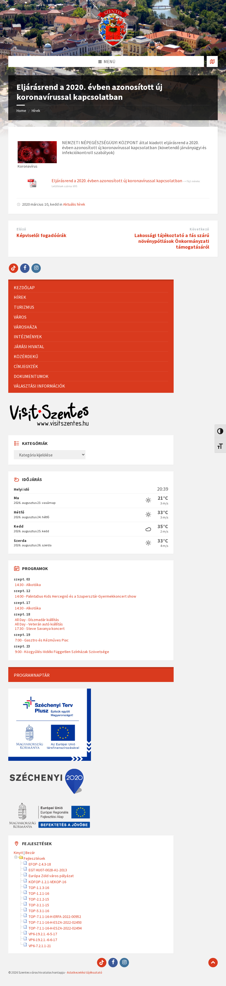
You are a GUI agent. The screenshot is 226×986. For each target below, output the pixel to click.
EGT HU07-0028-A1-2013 (48, 869)
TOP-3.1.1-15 (39, 904)
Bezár (30, 852)
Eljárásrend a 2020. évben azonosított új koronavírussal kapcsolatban (117, 180)
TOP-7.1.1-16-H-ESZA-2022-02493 (55, 922)
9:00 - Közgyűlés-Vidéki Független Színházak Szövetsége (62, 651)
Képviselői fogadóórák (41, 235)
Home (21, 110)
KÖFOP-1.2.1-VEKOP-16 (47, 881)
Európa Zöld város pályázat (51, 875)
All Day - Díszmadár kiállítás (37, 619)
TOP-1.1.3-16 (39, 887)
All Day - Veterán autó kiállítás (39, 624)
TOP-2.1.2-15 (39, 899)
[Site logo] (113, 45)
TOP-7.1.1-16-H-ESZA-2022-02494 (55, 928)
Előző (21, 229)
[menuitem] (91, 287)
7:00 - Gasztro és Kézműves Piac (42, 640)
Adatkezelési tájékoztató (84, 972)
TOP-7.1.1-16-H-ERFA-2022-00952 (55, 916)
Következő (199, 229)
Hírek (36, 110)
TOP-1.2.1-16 (39, 893)
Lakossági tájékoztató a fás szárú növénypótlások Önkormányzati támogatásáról (171, 241)
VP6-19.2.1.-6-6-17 (43, 939)
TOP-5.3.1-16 (39, 910)
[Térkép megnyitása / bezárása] (212, 61)
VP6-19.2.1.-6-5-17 (43, 933)
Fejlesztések (34, 858)
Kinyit (18, 852)
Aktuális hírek (74, 204)
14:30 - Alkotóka (28, 584)
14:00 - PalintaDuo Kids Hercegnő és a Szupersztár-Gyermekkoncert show (75, 596)
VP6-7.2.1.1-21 (40, 945)
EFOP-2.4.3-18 (40, 864)
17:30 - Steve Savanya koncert (39, 628)
